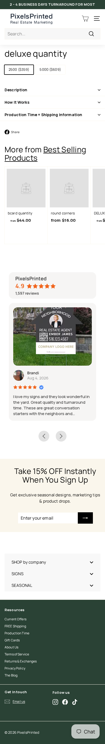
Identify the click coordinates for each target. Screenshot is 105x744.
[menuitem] (52, 562)
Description (16, 89)
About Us (11, 647)
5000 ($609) (50, 69)
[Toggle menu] (91, 562)
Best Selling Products (45, 153)
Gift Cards (12, 640)
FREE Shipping (15, 626)
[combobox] (52, 33)
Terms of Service (17, 654)
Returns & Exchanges (21, 661)
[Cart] (85, 18)
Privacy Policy (15, 668)
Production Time (17, 633)
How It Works (17, 102)
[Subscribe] (85, 518)
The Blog (11, 675)
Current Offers (15, 619)
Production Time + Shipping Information (43, 114)
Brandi (33, 373)
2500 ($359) (19, 69)
